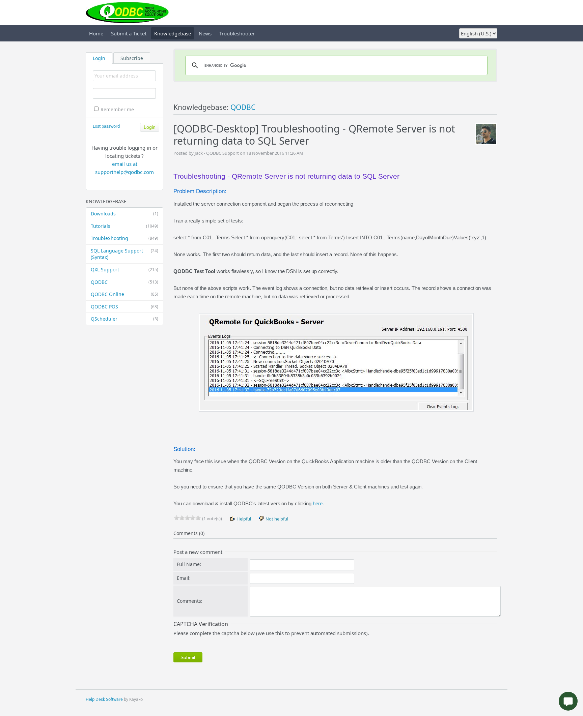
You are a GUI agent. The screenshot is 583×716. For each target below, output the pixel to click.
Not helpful (276, 519)
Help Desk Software (104, 699)
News (205, 33)
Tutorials (124, 226)
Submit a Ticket (128, 33)
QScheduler (124, 319)
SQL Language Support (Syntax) (124, 254)
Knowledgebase (172, 33)
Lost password (106, 126)
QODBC (124, 282)
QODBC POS (124, 306)
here (318, 503)
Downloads (124, 213)
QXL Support (124, 269)
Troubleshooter (237, 33)
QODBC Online (124, 294)
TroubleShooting (124, 238)
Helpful (243, 519)
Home (96, 33)
